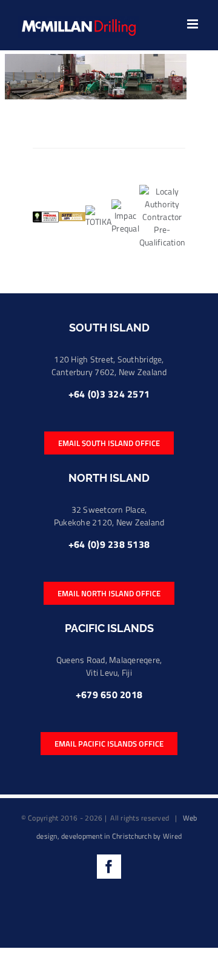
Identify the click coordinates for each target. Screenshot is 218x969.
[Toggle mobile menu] (193, 24)
